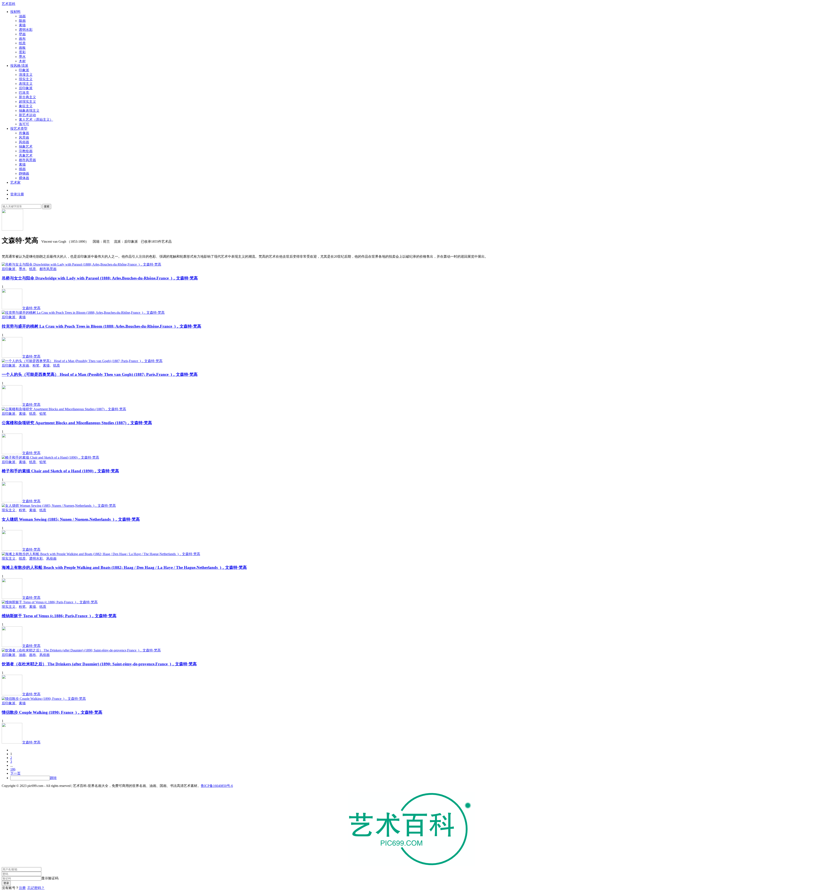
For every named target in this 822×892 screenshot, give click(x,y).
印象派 (24, 70)
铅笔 (42, 413)
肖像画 (24, 133)
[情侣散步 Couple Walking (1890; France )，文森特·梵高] (44, 698)
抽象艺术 (26, 146)
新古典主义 (27, 97)
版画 (22, 20)
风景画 (24, 137)
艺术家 (15, 182)
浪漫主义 (26, 74)
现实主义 (26, 79)
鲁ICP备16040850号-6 (217, 786)
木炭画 (24, 365)
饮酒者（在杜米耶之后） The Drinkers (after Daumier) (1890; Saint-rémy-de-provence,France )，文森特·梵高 (99, 664)
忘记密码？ (36, 888)
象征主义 (26, 106)
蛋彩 (22, 52)
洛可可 (24, 124)
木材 (22, 61)
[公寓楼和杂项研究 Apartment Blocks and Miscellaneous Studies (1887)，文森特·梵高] (64, 409)
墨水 (22, 56)
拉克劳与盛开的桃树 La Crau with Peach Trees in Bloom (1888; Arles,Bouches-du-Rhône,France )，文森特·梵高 (101, 326)
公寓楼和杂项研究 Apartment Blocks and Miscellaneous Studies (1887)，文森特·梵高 (77, 423)
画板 (22, 47)
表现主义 (26, 83)
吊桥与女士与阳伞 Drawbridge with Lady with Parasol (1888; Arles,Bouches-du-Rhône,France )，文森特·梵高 (100, 278)
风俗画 (24, 142)
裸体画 (24, 178)
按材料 (15, 11)
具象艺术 (26, 155)
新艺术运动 (27, 115)
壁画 (22, 34)
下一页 (15, 773)
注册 (22, 888)
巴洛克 (24, 92)
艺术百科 (8, 4)
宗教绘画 (26, 151)
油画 (22, 16)
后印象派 (26, 88)
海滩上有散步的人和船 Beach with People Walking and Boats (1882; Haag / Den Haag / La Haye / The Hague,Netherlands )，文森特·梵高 (124, 567)
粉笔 (36, 365)
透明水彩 (26, 29)
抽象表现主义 (29, 110)
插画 (22, 169)
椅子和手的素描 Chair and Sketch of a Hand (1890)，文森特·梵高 (60, 471)
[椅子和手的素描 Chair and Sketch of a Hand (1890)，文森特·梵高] (50, 457)
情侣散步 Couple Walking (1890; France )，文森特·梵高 (52, 712)
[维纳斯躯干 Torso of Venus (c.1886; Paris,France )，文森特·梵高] (50, 602)
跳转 (53, 778)
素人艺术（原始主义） (36, 119)
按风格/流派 (19, 65)
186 (12, 769)
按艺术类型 (18, 128)
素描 (22, 25)
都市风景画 (27, 160)
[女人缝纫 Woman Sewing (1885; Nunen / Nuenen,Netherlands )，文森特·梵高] (59, 505)
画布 (22, 38)
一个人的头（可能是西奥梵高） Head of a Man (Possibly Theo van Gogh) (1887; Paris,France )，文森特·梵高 (100, 374)
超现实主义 (27, 101)
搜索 (46, 206)
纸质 (22, 43)
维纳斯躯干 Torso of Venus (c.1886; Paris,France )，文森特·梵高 (59, 616)
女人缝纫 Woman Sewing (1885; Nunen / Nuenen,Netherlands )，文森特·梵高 (71, 519)
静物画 (24, 173)
